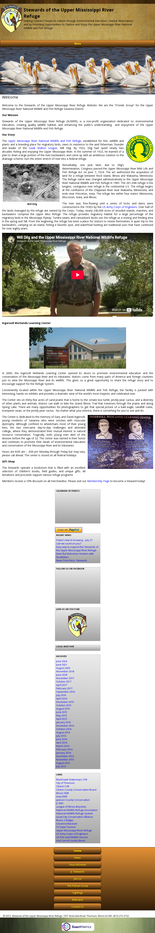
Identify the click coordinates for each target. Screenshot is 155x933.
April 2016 (61, 698)
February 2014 (64, 749)
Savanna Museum (66, 823)
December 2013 (65, 756)
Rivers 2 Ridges (65, 820)
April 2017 (61, 685)
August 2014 (63, 732)
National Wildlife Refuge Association (77, 810)
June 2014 (61, 739)
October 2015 (63, 705)
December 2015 (65, 702)
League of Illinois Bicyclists (71, 806)
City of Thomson (65, 783)
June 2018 (61, 674)
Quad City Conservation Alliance (74, 816)
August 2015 (63, 708)
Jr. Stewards (77, 871)
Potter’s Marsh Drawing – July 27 (74, 540)
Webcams (77, 899)
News (77, 857)
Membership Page (98, 481)
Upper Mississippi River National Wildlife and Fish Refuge (44, 141)
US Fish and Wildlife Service (72, 837)
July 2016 (61, 695)
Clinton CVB (62, 786)
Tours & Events (77, 864)
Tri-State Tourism (66, 827)
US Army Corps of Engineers (119, 207)
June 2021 (61, 664)
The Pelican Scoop (77, 885)
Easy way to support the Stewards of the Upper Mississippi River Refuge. (77, 548)
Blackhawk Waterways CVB (71, 779)
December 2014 (65, 725)
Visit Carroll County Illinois (70, 840)
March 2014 (62, 746)
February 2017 (64, 688)
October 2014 (63, 729)
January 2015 (63, 722)
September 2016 (65, 691)
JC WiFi (59, 803)
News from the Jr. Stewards (71, 560)
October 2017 (63, 681)
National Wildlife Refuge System (74, 813)
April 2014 (61, 742)
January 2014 (63, 752)
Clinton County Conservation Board (76, 789)
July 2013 (61, 766)
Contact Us (77, 906)
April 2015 (61, 719)
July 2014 (61, 735)
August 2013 (63, 763)
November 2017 (65, 678)
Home (77, 850)
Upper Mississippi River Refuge (74, 830)
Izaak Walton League (43, 148)
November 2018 (65, 671)
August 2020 (63, 668)
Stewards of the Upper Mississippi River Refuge (69, 13)
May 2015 (61, 715)
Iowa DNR (61, 796)
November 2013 (65, 759)
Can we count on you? (68, 543)
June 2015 (61, 712)
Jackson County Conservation (73, 800)
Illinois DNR (62, 793)
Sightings (77, 892)
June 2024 (61, 661)
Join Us (77, 878)
